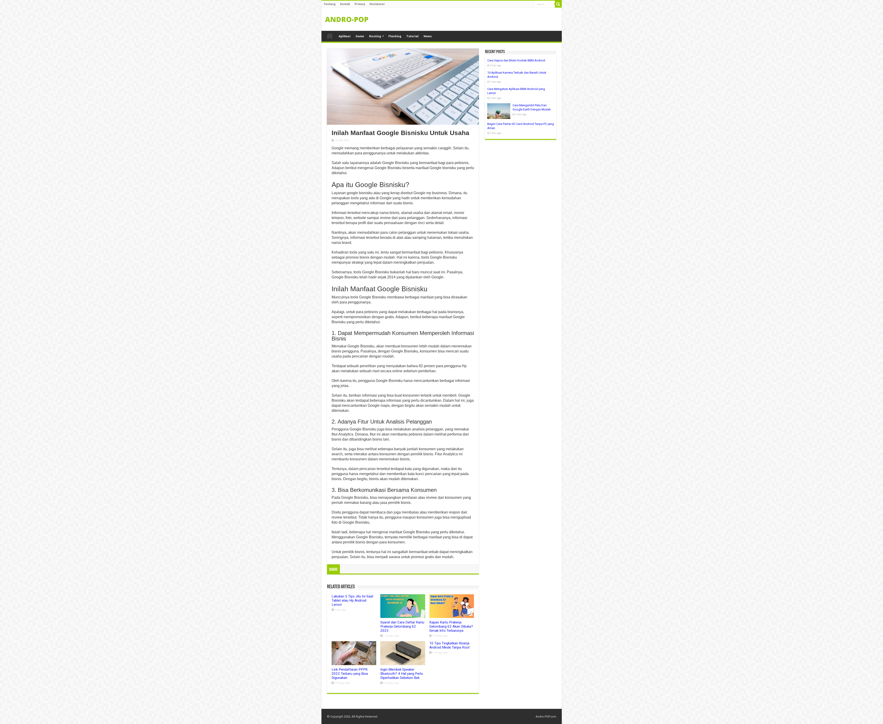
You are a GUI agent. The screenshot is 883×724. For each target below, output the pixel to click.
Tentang (329, 4)
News (428, 36)
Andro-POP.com (546, 716)
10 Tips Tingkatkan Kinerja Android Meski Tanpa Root (449, 645)
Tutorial (412, 36)
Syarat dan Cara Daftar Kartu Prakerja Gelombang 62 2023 (402, 626)
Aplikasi (344, 36)
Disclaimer (377, 4)
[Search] (558, 4)
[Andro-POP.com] (347, 18)
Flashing (394, 36)
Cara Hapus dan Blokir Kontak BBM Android (516, 60)
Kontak (345, 4)
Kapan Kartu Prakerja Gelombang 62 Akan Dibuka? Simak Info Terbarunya (451, 626)
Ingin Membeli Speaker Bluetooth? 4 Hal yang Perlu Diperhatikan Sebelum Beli (401, 673)
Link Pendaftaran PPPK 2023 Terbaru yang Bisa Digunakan (350, 673)
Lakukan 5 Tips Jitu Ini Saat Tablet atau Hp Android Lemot (352, 600)
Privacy (360, 4)
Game (359, 36)
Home (330, 35)
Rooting (375, 36)
